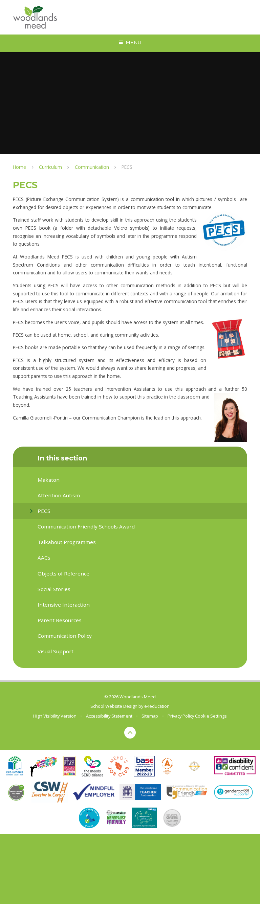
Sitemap (150, 716)
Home (19, 167)
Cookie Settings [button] (211, 716)
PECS (127, 167)
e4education (157, 706)
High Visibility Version (55, 716)
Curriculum (50, 167)
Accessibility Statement (109, 716)
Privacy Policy (181, 716)
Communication (92, 167)
